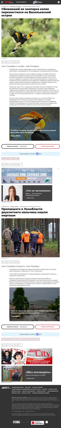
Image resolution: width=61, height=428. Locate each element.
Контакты (44, 389)
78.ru (22, 87)
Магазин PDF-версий (37, 387)
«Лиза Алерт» (4, 258)
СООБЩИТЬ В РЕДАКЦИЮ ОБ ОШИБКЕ (40, 393)
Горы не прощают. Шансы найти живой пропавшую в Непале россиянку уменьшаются (34, 312)
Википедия (4, 58)
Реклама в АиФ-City (41, 391)
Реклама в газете (52, 389)
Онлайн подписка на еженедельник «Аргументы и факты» (26, 389)
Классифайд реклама (52, 391)
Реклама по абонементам (28, 391)
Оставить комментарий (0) (47, 146)
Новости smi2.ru (6, 201)
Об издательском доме (18, 387)
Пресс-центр (28, 387)
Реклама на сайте (16, 391)
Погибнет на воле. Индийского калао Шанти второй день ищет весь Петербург (33, 131)
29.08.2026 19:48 (5, 206)
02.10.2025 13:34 (5, 6)
